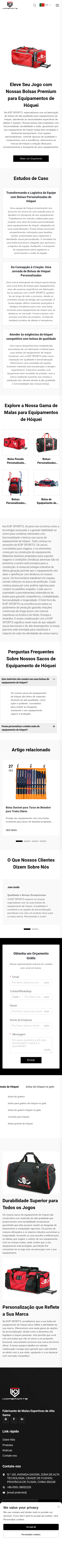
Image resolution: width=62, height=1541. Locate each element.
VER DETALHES (15, 442)
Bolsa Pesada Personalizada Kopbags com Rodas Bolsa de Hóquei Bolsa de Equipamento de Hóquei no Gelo (15, 461)
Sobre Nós (8, 1439)
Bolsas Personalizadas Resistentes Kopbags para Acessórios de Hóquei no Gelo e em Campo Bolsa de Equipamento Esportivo (46, 461)
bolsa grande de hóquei (20, 1123)
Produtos (7, 1445)
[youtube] (5, 1420)
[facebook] (14, 1420)
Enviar (31, 1060)
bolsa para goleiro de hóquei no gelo (27, 1103)
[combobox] (16, 997)
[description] (15, 1393)
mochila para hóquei (18, 1116)
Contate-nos (9, 1455)
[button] (19, 841)
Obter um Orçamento (31, 158)
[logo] (10, 5)
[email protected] (16, 1492)
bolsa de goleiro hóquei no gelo (24, 1110)
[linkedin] (22, 1420)
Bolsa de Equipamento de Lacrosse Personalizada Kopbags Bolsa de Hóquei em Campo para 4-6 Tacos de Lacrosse (47, 501)
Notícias (7, 1450)
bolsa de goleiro (16, 1096)
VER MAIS (11, 830)
